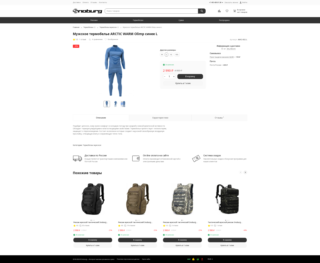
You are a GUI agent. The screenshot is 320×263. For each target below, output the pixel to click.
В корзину (190, 76)
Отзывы (93, 2)
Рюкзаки (94, 20)
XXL (177, 54)
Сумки (181, 20)
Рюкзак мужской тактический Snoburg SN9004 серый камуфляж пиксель (179, 222)
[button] (240, 172)
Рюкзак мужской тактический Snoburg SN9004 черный (89, 222)
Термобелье (138, 20)
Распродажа (224, 20)
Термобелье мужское (108, 27)
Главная (76, 27)
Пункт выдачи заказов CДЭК (222, 57)
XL (171, 54)
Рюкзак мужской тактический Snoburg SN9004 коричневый (134, 222)
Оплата (85, 2)
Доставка (76, 2)
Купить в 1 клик (183, 83)
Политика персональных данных (128, 259)
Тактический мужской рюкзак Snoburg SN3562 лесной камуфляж (224, 222)
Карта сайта (146, 259)
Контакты (103, 2)
